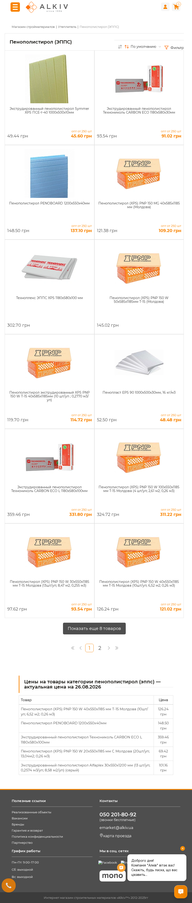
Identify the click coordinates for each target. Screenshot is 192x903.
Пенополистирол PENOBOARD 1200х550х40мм (64, 723)
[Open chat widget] (180, 891)
